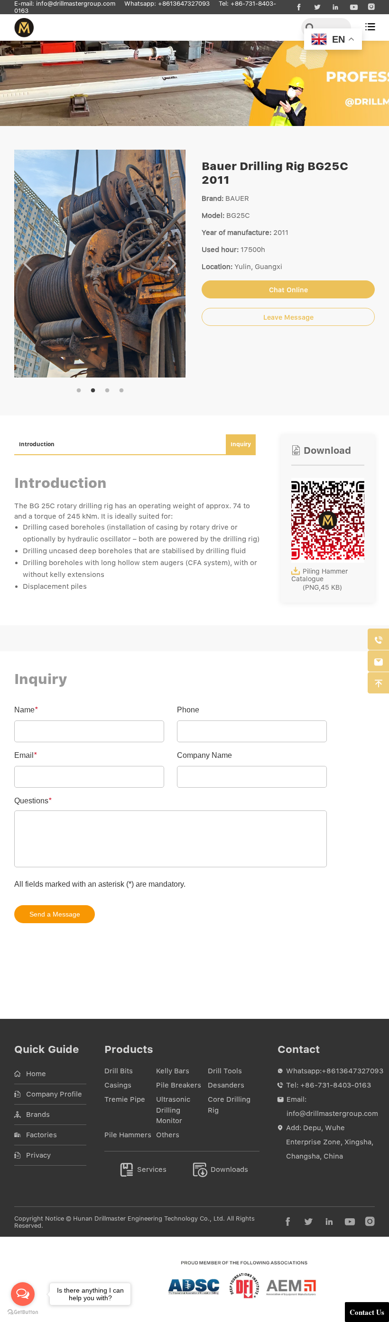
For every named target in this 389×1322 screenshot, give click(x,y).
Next (172, 263)
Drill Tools (225, 1071)
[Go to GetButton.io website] (23, 1312)
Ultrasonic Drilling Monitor (173, 1110)
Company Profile (54, 1094)
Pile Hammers (127, 1135)
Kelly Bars (172, 1071)
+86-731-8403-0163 (335, 1085)
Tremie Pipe (124, 1099)
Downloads (221, 1169)
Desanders (226, 1085)
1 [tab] (78, 391)
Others (167, 1135)
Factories (41, 1135)
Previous (27, 263)
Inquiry (241, 444)
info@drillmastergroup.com (75, 3)
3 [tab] (107, 391)
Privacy (38, 1155)
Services (143, 1169)
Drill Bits (118, 1071)
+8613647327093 (184, 3)
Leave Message (288, 317)
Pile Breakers (178, 1085)
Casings (117, 1085)
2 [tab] (93, 391)
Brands (38, 1114)
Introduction (37, 444)
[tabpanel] (99, 264)
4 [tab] (121, 391)
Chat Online (288, 290)
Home (36, 1074)
